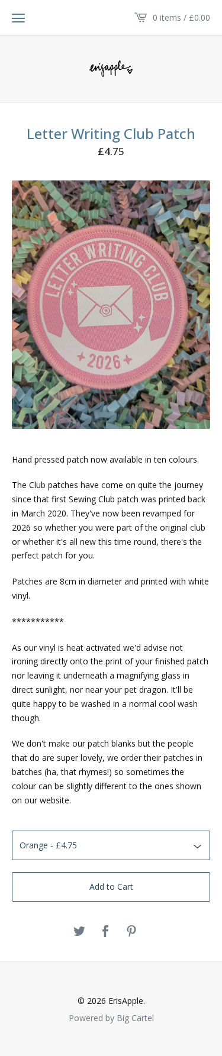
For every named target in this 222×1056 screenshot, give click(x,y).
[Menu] (18, 18)
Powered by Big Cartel (111, 1017)
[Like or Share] (105, 931)
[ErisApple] (111, 68)
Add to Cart (111, 886)
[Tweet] (79, 931)
